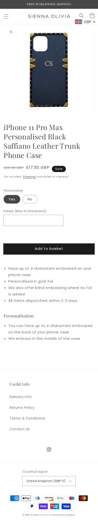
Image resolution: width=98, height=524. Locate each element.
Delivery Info (21, 396)
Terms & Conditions (27, 418)
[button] (6, 16)
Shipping (29, 176)
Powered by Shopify (63, 515)
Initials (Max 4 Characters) (25, 211)
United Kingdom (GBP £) (46, 481)
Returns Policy (22, 407)
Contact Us (20, 429)
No (30, 199)
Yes (12, 199)
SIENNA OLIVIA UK (41, 515)
